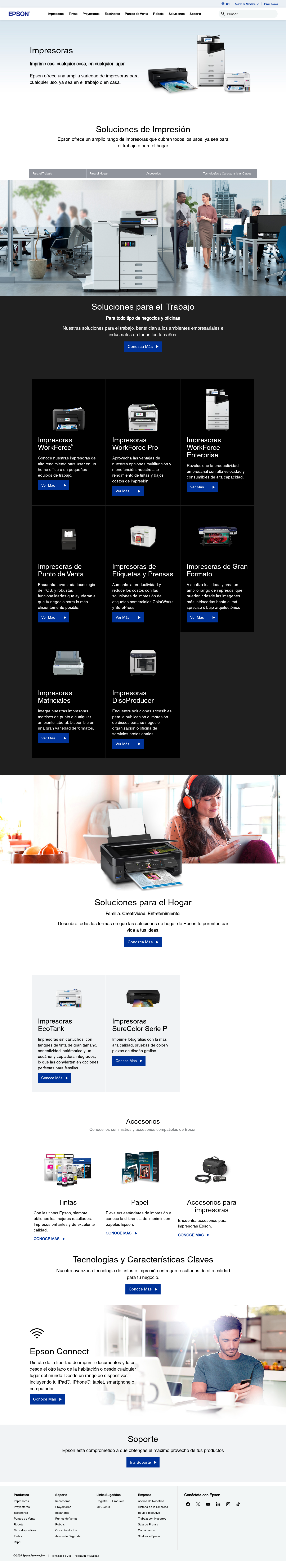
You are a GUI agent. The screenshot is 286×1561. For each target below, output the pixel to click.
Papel (17, 1542)
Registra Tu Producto (110, 1501)
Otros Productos (66, 1530)
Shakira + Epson (149, 1536)
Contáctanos (146, 1530)
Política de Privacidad (87, 1555)
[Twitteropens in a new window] (198, 1504)
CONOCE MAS (46, 1238)
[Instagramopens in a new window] (228, 1504)
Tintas (18, 1536)
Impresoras (21, 1501)
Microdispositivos (25, 1530)
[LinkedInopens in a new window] (218, 1504)
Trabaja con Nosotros (152, 1518)
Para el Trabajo (42, 173)
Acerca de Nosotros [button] (245, 4)
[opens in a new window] (238, 1504)
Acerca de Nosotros (151, 1501)
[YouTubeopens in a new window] (208, 1504)
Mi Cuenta (103, 1506)
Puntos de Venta (24, 1518)
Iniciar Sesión (271, 4)
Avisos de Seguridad (68, 1536)
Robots (18, 1524)
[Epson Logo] (19, 14)
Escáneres (21, 1512)
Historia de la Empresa (153, 1506)
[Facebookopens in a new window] (188, 1504)
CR (227, 4)
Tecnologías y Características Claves (227, 173)
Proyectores (22, 1506)
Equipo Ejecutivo (149, 1512)
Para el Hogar (99, 173)
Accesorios (153, 173)
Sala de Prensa (148, 1524)
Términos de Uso (61, 1555)
